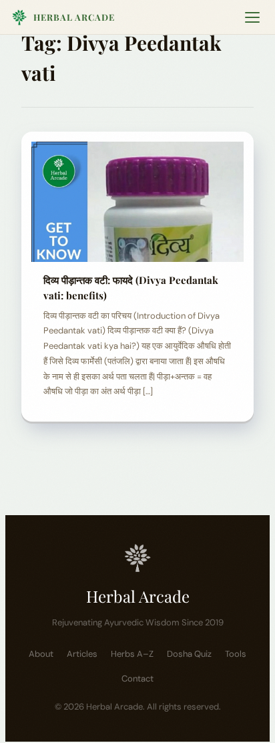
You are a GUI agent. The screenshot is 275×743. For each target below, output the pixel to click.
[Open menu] (252, 17)
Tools (235, 653)
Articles (82, 653)
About (41, 653)
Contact (137, 678)
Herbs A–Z (132, 653)
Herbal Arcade (74, 17)
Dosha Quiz (189, 653)
